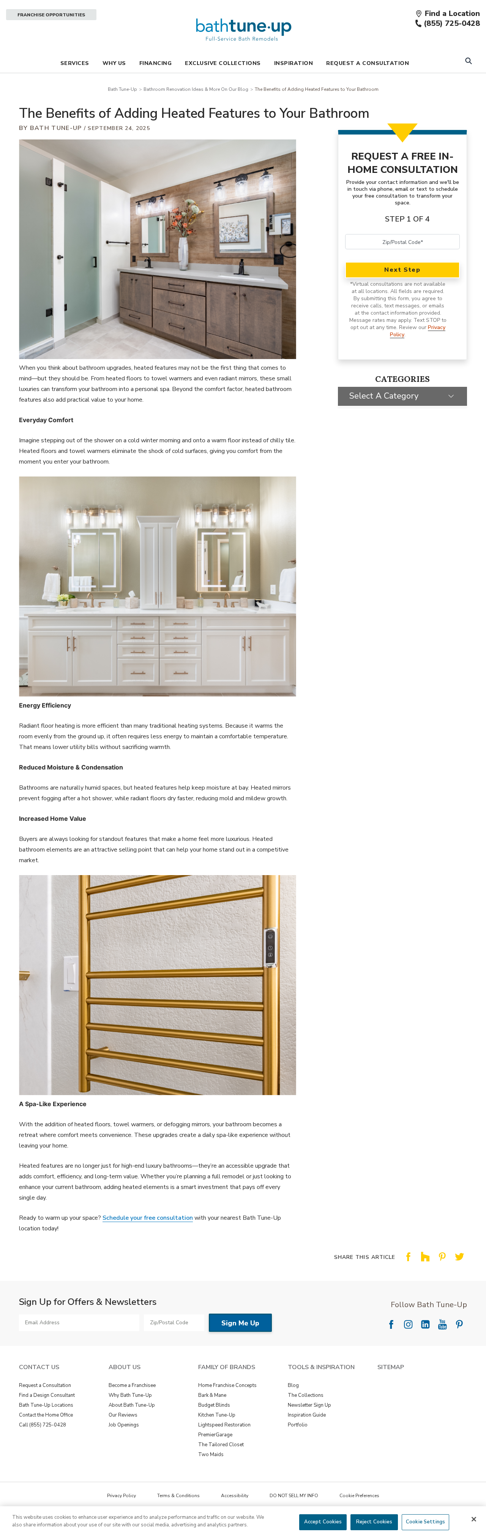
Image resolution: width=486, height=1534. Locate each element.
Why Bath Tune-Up (130, 1395)
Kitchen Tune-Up (216, 1415)
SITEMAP (390, 1367)
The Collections (305, 1395)
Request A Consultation (367, 63)
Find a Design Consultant (47, 1395)
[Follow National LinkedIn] (425, 1324)
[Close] (473, 1519)
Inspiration (293, 63)
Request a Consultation (45, 1385)
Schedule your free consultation (148, 1218)
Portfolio (298, 1425)
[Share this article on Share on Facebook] (408, 1262)
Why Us (114, 63)
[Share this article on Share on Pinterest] (442, 1262)
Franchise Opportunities (51, 15)
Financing (155, 63)
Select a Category (383, 396)
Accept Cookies (323, 1521)
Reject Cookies (374, 1521)
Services (74, 63)
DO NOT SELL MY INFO (294, 1496)
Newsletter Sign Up (309, 1405)
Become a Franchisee (132, 1385)
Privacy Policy (121, 1496)
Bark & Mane (212, 1395)
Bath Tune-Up (122, 89)
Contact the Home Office (46, 1415)
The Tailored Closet (221, 1444)
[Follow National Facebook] (391, 1324)
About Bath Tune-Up (132, 1405)
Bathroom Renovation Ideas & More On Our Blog (196, 89)
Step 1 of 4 (407, 219)
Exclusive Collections (223, 63)
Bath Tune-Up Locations (46, 1405)
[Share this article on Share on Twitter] (459, 1262)
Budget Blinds (214, 1405)
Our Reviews (123, 1415)
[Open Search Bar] (468, 61)
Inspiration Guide (307, 1415)
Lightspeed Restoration (224, 1425)
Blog (293, 1385)
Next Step (402, 270)
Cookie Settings (425, 1521)
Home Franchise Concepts (227, 1385)
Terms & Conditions (178, 1496)
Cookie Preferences (359, 1496)
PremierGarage (215, 1434)
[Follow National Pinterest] (459, 1324)
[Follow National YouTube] (442, 1324)
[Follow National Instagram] (408, 1324)
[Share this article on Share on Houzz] (425, 1262)
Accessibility (234, 1496)
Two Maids (211, 1454)
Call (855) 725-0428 (42, 1425)
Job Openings (124, 1425)
